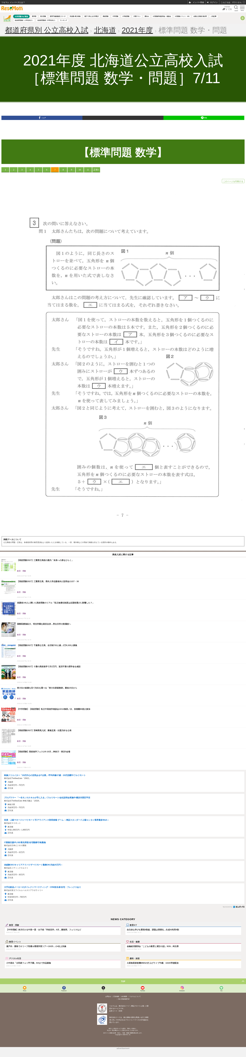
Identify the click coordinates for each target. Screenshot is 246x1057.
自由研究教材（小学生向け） (24, 20)
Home (24, 990)
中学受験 (115, 16)
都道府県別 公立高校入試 (46, 30)
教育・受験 (14, 925)
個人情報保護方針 (124, 999)
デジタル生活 (15, 958)
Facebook (63, 990)
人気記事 (213, 16)
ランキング (63, 20)
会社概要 (124, 996)
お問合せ (108, 996)
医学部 (34, 16)
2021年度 (137, 30)
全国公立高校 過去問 (200, 16)
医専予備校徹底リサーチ (58, 16)
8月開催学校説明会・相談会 (162, 16)
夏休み (147, 16)
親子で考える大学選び (92, 16)
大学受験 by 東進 (21, 16)
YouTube (142, 990)
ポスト (125, 123)
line (221, 990)
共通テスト (137, 16)
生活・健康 (135, 942)
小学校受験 (125, 16)
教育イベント (15, 942)
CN (230, 9)
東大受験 (43, 16)
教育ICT (133, 925)
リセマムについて (135, 996)
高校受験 (105, 16)
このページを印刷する (233, 181)
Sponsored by (227, 907)
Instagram (182, 990)
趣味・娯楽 (135, 958)
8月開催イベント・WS (182, 16)
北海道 (105, 30)
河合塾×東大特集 (75, 16)
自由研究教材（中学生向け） (46, 20)
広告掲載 (116, 996)
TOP (123, 981)
